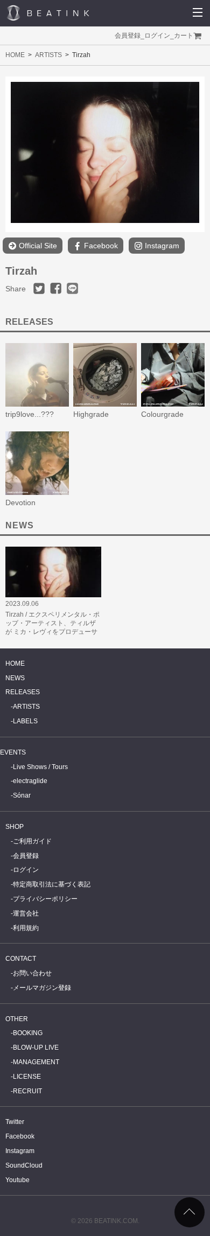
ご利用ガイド (32, 841)
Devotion (20, 502)
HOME (15, 55)
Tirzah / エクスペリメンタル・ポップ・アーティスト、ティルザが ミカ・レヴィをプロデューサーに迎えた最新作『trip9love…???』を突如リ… (52, 632)
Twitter (14, 1122)
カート (183, 35)
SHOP (14, 826)
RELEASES (22, 692)
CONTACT (20, 958)
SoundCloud (24, 1165)
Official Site (37, 245)
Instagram (161, 245)
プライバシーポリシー (45, 899)
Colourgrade (162, 414)
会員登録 (128, 35)
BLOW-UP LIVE (36, 1047)
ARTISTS (48, 55)
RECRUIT (27, 1091)
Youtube (17, 1180)
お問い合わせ (32, 973)
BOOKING (28, 1033)
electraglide (30, 781)
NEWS (15, 678)
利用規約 (26, 928)
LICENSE (27, 1076)
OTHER (16, 1019)
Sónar (22, 795)
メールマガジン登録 (42, 987)
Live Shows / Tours (40, 767)
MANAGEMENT (36, 1062)
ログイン (157, 35)
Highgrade (91, 414)
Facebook (100, 245)
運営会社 (26, 913)
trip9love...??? (29, 414)
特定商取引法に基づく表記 (51, 884)
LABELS (25, 721)
